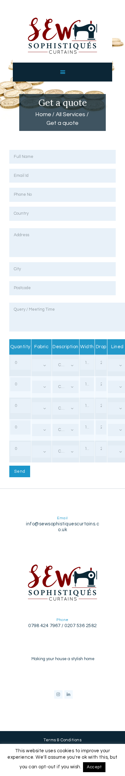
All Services (70, 114)
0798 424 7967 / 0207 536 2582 (62, 625)
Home (43, 114)
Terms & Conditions (62, 740)
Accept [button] (94, 767)
